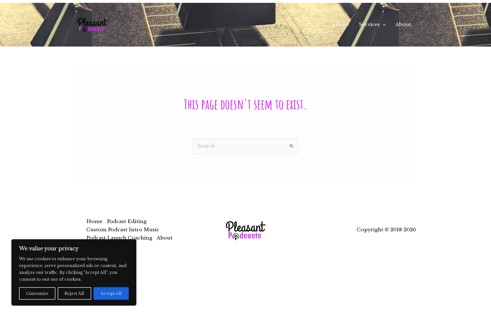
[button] (383, 25)
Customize (37, 293)
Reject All (74, 293)
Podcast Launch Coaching (119, 238)
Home (341, 25)
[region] (73, 272)
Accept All (111, 293)
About (403, 25)
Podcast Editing (127, 221)
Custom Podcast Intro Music (122, 230)
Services (369, 25)
